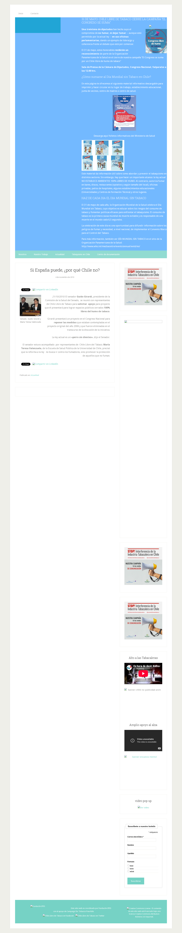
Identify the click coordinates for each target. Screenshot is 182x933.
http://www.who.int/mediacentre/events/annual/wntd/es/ (111, 246)
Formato (130, 862)
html (131, 866)
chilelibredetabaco (38, 25)
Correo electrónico (135, 837)
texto (132, 869)
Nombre (130, 845)
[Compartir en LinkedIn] (45, 289)
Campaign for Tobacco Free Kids (80, 911)
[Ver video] (143, 807)
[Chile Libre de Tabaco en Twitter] (90, 916)
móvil (132, 871)
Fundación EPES (105, 908)
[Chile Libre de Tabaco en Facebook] (59, 916)
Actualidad (35, 375)
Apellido (130, 853)
